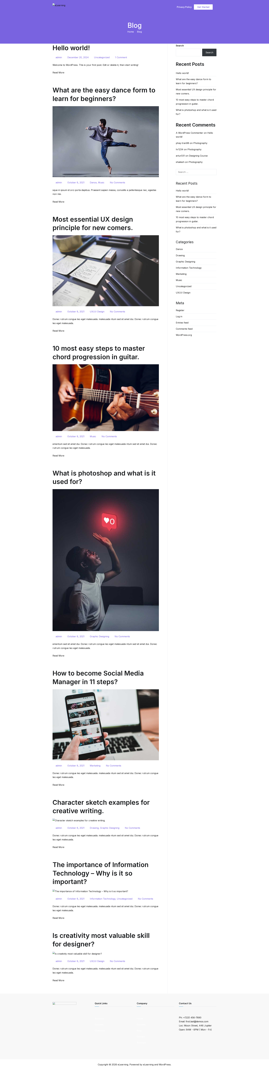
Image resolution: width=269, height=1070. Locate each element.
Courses (99, 1024)
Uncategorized (102, 57)
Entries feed (182, 322)
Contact (141, 1036)
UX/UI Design (97, 311)
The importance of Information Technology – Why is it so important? (101, 873)
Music (101, 182)
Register (180, 310)
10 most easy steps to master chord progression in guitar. (195, 101)
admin (59, 57)
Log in (179, 316)
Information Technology (102, 898)
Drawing (94, 827)
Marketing (95, 765)
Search (180, 45)
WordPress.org (184, 335)
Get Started (203, 7)
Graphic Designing (99, 636)
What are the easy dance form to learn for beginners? (193, 81)
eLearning (123, 1064)
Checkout (100, 1030)
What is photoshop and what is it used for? (196, 112)
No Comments (117, 182)
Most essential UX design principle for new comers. (196, 91)
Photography (200, 143)
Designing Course (198, 155)
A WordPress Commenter (189, 132)
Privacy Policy (184, 7)
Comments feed (184, 328)
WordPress (165, 1064)
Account (99, 1018)
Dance (93, 182)
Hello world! (71, 48)
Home (140, 1018)
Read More (58, 72)
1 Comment (121, 57)
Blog (139, 1030)
